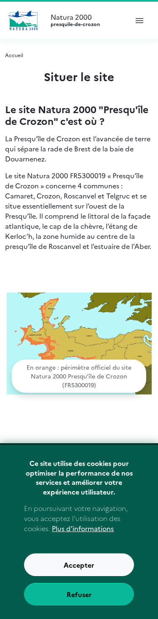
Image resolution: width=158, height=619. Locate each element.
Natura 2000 (75, 20)
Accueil (14, 54)
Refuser (79, 594)
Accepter (79, 564)
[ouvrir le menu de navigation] (139, 20)
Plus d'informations (83, 528)
